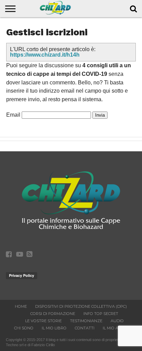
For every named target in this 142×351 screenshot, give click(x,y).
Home (21, 306)
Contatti (84, 328)
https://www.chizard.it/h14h (45, 55)
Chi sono (23, 328)
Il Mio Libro (54, 328)
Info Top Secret (100, 313)
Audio (117, 320)
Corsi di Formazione (52, 313)
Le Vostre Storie (43, 320)
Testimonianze (86, 320)
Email (13, 115)
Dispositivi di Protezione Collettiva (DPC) (81, 306)
